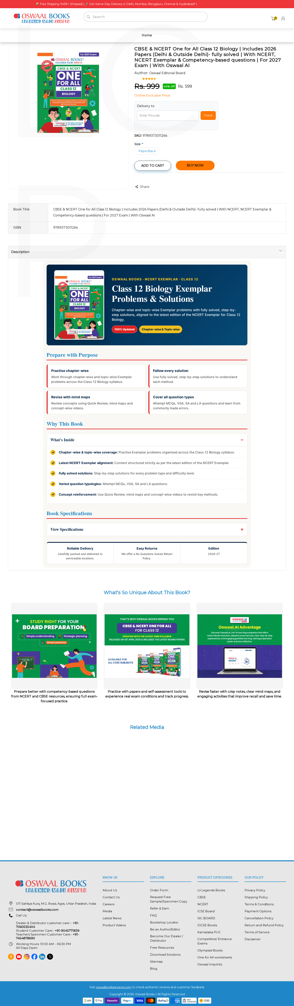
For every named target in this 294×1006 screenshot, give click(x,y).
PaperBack (147, 151)
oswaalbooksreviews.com (113, 987)
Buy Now (195, 165)
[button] (149, 78)
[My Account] (283, 18)
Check (208, 115)
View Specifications (66, 529)
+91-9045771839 (67, 930)
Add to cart (152, 165)
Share (144, 187)
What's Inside (62, 440)
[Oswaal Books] (43, 18)
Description (20, 252)
